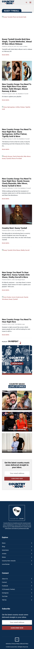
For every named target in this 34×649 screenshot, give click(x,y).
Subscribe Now (17, 478)
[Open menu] (30, 2)
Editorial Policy (24, 643)
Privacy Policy (15, 643)
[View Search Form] (26, 2)
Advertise (8, 643)
